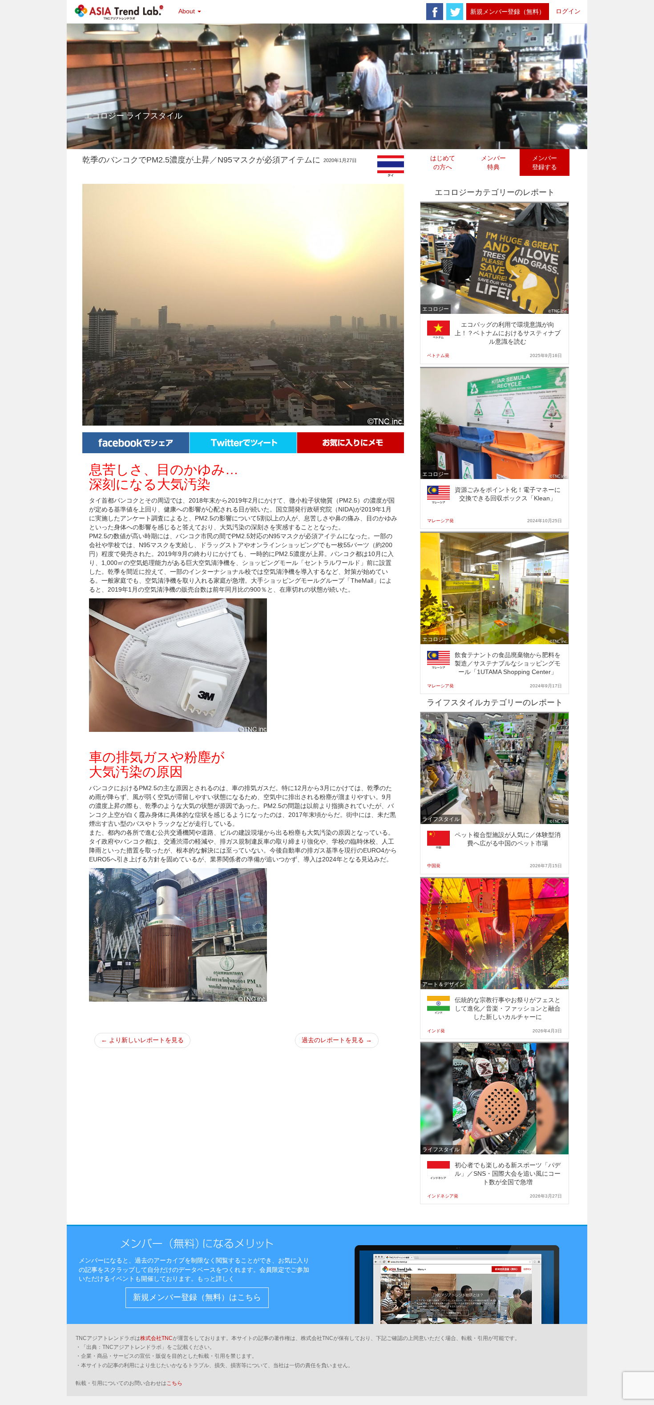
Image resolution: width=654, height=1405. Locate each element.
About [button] (187, 11)
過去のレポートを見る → (337, 1040)
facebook (434, 11)
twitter (454, 11)
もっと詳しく (215, 1278)
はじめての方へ (442, 162)
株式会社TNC (156, 1338)
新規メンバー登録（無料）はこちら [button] (197, 1297)
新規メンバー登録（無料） (507, 11)
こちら (174, 1383)
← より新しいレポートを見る (142, 1040)
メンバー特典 (493, 162)
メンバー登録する (544, 162)
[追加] (350, 442)
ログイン (568, 11)
